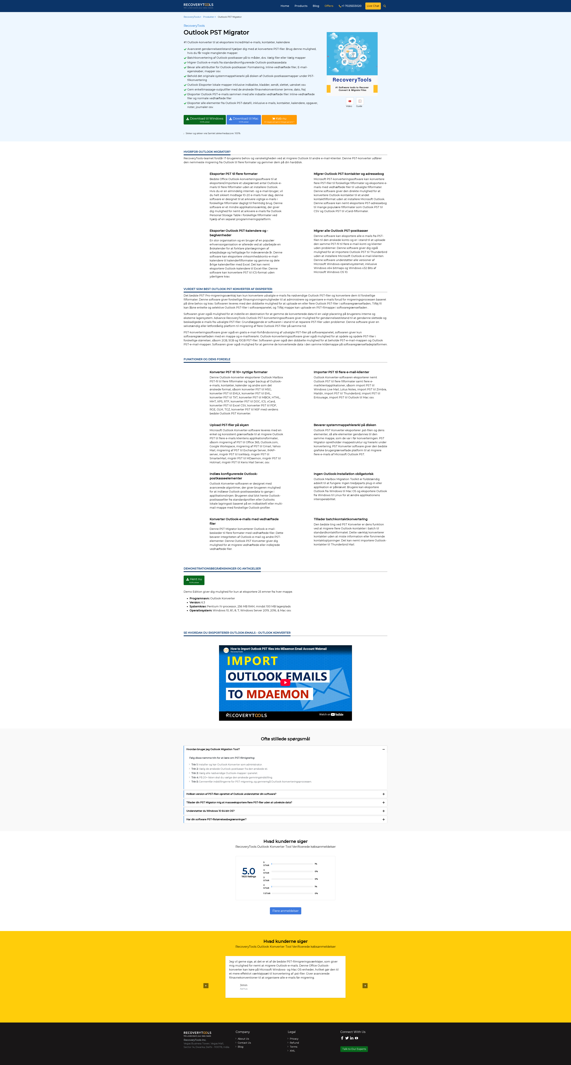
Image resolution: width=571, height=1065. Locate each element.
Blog (316, 6)
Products (301, 6)
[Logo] (198, 6)
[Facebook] (342, 1038)
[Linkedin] (352, 1038)
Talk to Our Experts (354, 1049)
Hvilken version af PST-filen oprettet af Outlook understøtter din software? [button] (231, 794)
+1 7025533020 (351, 6)
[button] (205, 985)
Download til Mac (245, 120)
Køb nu (279, 120)
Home (285, 6)
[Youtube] (356, 1038)
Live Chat (373, 6)
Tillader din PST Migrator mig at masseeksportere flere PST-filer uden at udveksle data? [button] (239, 802)
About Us (243, 1038)
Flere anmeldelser (285, 911)
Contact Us (244, 1042)
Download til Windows (206, 120)
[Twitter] (347, 1038)
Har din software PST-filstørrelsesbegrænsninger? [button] (216, 819)
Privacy (294, 1038)
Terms (293, 1046)
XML (292, 1050)
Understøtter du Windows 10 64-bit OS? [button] (210, 811)
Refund (294, 1042)
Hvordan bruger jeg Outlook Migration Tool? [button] (213, 749)
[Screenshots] (350, 101)
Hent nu (195, 580)
